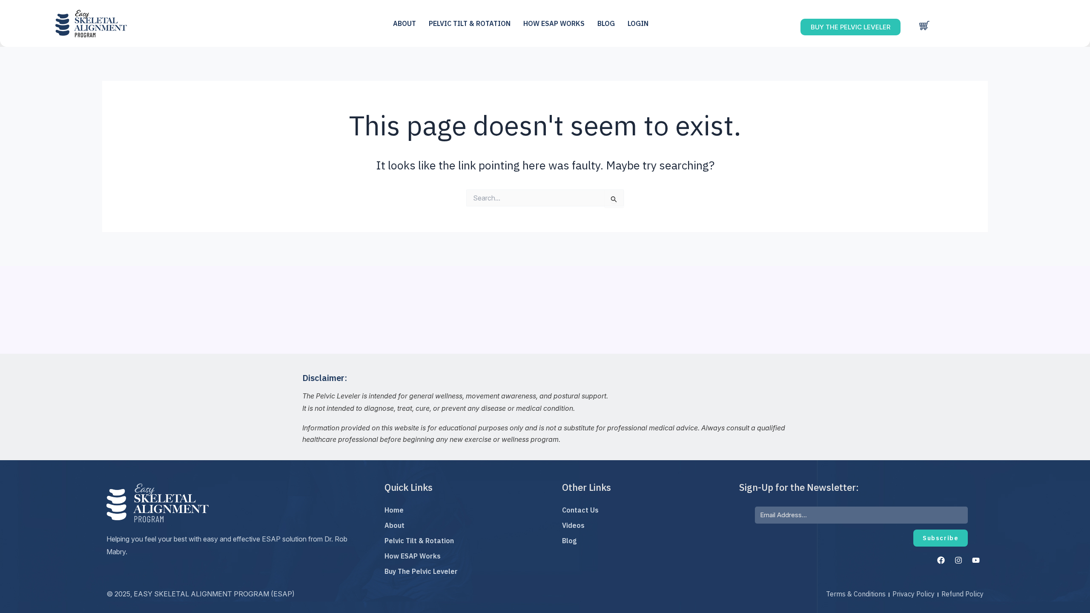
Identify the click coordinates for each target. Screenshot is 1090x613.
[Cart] (924, 25)
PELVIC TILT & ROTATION (470, 23)
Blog (606, 23)
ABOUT (404, 23)
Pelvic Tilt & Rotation (419, 540)
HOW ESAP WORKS (554, 23)
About (394, 525)
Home (394, 510)
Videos (573, 525)
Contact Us (580, 510)
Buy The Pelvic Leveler (421, 571)
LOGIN (638, 23)
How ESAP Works (412, 556)
